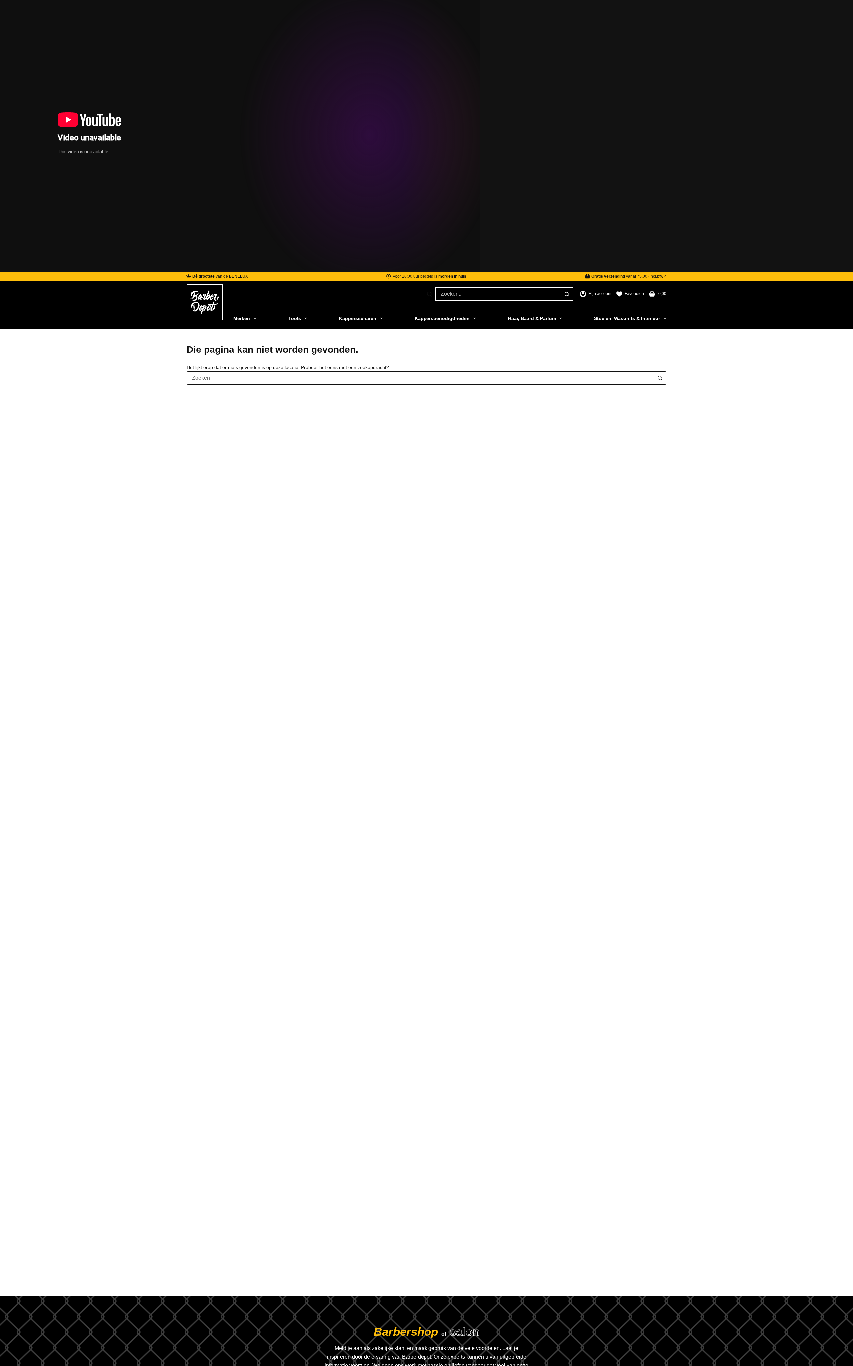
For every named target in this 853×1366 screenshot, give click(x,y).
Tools (294, 318)
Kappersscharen (357, 318)
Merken (241, 318)
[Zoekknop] (566, 294)
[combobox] (498, 294)
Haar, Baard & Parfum (532, 318)
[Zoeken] (429, 294)
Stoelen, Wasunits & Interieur (627, 318)
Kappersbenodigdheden (442, 318)
